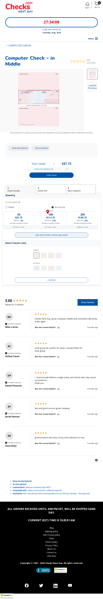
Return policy (51, 541)
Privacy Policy (51, 545)
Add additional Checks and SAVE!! (51, 235)
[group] (19, 300)
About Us (51, 548)
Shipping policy (51, 531)
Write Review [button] (87, 302)
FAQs (51, 538)
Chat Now (51, 555)
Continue (51, 280)
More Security (60, 207)
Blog (51, 527)
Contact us (51, 552)
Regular (11, 207)
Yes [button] (58, 327)
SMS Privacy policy (51, 534)
